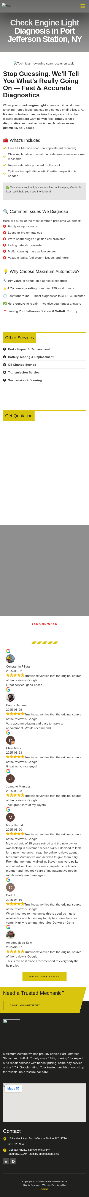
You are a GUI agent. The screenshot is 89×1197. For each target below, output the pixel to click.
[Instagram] (6, 1161)
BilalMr (44, 1189)
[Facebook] (13, 1161)
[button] (83, 6)
